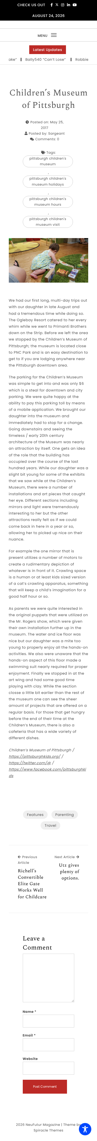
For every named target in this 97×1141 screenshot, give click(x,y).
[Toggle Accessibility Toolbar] (85, 1129)
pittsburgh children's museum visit (47, 221)
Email (29, 1035)
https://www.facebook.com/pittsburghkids (47, 772)
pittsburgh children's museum (47, 161)
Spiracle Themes (48, 1130)
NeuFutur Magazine (43, 1124)
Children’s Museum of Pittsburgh (48, 99)
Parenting (64, 814)
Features (35, 814)
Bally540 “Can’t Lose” (42, 59)
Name (29, 1011)
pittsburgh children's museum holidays (47, 181)
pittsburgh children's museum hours (47, 201)
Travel (50, 825)
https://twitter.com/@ (30, 762)
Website (30, 1058)
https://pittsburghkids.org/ (34, 756)
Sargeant (56, 133)
